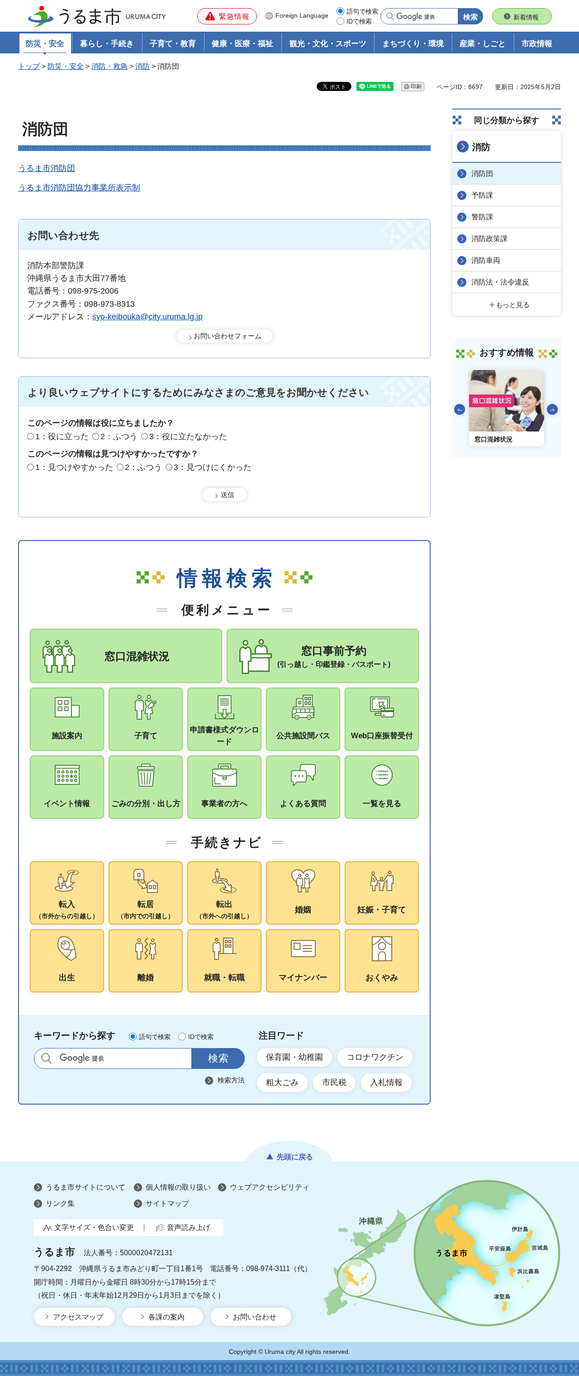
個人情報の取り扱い (178, 1187)
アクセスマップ (78, 1317)
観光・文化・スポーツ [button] (328, 43)
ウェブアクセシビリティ (269, 1187)
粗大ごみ (282, 1082)
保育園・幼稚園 (294, 1057)
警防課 (482, 217)
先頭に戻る (295, 1157)
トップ (29, 66)
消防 (142, 66)
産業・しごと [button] (483, 43)
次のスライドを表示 (552, 409)
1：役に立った (62, 436)
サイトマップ (167, 1203)
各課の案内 (166, 1317)
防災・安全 (65, 66)
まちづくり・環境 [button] (413, 43)
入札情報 (386, 1082)
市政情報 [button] (537, 43)
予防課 (482, 195)
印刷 (416, 86)
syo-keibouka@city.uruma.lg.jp (147, 316)
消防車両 (485, 260)
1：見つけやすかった (74, 467)
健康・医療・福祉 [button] (242, 43)
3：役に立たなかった (188, 436)
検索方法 (231, 1080)
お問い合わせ (254, 1317)
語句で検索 (362, 11)
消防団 (482, 173)
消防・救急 (109, 66)
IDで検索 (359, 21)
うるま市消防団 (46, 168)
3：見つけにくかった (213, 467)
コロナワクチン (374, 1057)
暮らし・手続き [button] (107, 43)
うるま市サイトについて (85, 1187)
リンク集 (60, 1203)
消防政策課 (489, 238)
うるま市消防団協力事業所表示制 (79, 187)
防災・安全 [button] (45, 43)
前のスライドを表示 (459, 409)
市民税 (334, 1082)
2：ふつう (119, 436)
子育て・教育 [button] (173, 43)
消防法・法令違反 (500, 282)
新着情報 (526, 17)
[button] (227, 16)
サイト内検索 (46, 1058)
